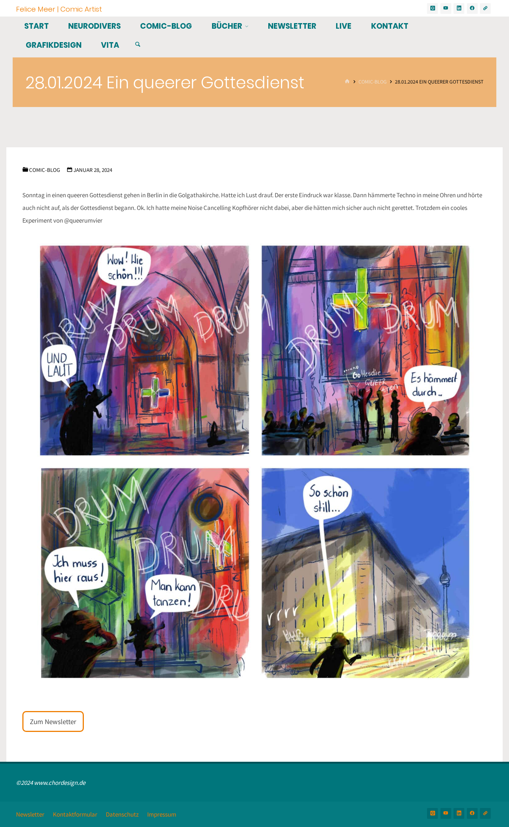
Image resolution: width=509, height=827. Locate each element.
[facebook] (472, 8)
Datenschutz (122, 814)
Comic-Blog (372, 82)
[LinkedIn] (458, 8)
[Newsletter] (485, 8)
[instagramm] (432, 8)
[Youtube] (445, 8)
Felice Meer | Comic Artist (59, 9)
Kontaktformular (75, 814)
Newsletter (30, 814)
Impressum (161, 814)
